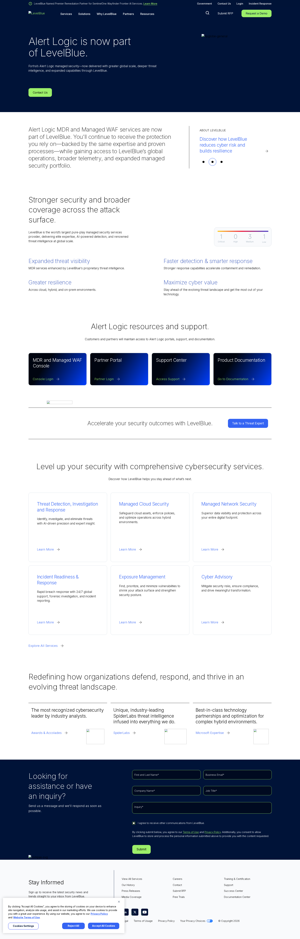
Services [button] (66, 14)
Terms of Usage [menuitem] (143, 921)
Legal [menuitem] (125, 921)
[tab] (203, 162)
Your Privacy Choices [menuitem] (192, 921)
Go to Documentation (233, 379)
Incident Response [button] (260, 3)
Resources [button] (147, 14)
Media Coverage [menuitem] (131, 897)
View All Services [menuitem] (132, 879)
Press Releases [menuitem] (131, 891)
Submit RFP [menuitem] (179, 891)
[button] (207, 13)
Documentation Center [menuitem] (237, 897)
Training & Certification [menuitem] (237, 879)
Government (204, 3)
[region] (63, 915)
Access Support (168, 379)
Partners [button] (128, 14)
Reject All (73, 925)
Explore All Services (43, 646)
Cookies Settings (23, 926)
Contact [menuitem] (177, 885)
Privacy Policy (213, 832)
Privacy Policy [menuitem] (166, 921)
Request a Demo (256, 13)
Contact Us (224, 3)
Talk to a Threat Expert (248, 423)
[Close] (119, 902)
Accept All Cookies (103, 925)
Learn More (150, 3)
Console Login (43, 379)
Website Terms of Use (26, 917)
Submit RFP (225, 13)
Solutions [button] (84, 14)
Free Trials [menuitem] (179, 897)
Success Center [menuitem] (233, 891)
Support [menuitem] (228, 885)
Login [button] (239, 3)
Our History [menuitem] (128, 885)
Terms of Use (191, 832)
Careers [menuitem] (177, 879)
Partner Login (104, 379)
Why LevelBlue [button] (106, 14)
